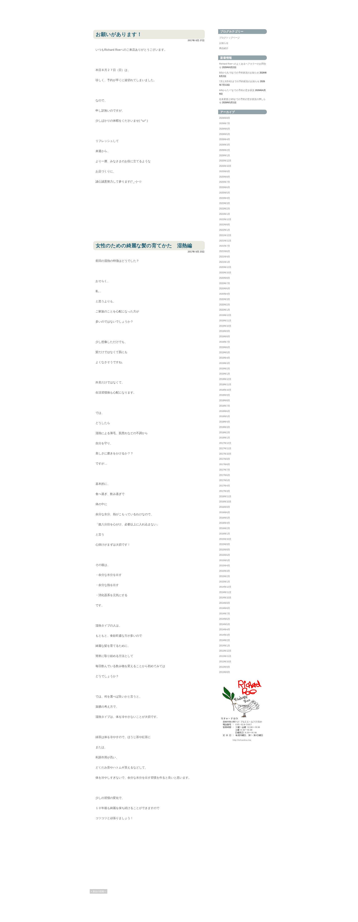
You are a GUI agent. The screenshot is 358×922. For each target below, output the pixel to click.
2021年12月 (225, 235)
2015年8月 (224, 549)
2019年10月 (225, 326)
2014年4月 (224, 629)
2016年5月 (224, 517)
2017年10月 (225, 454)
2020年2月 (224, 304)
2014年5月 (224, 624)
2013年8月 (224, 672)
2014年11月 (225, 592)
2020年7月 (224, 283)
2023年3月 (224, 203)
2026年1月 (224, 155)
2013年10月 (225, 661)
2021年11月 (225, 240)
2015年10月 (225, 539)
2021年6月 (224, 251)
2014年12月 (225, 587)
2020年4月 (224, 294)
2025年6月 (224, 187)
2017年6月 (224, 475)
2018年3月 (224, 427)
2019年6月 (224, 347)
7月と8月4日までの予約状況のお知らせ (239, 81)
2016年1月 (224, 533)
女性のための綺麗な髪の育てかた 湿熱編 (144, 245)
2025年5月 (224, 192)
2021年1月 (224, 262)
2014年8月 (224, 608)
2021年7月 (224, 246)
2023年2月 (224, 208)
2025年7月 (224, 182)
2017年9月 (224, 459)
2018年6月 (224, 411)
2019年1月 (224, 373)
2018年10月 (225, 390)
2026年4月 (224, 139)
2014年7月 (224, 613)
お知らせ (223, 43)
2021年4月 (224, 256)
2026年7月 (224, 123)
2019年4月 (224, 358)
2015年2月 (224, 576)
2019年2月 (224, 368)
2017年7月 (224, 469)
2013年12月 (225, 650)
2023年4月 (224, 198)
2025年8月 (224, 176)
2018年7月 (224, 406)
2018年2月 (224, 432)
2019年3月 (224, 363)
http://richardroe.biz (242, 740)
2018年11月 (225, 384)
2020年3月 (224, 299)
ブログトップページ (229, 37)
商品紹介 (223, 48)
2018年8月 (224, 400)
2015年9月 (224, 544)
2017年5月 (224, 480)
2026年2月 (224, 150)
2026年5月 (224, 134)
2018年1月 (224, 437)
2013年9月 (224, 667)
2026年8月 (224, 118)
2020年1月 (224, 310)
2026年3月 (224, 144)
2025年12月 (225, 160)
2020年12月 (225, 267)
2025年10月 (225, 166)
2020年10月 (225, 272)
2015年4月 (224, 565)
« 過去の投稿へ (98, 891)
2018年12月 (225, 379)
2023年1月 (224, 214)
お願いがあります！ (119, 34)
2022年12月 (225, 219)
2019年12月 (225, 315)
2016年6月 (224, 512)
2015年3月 (224, 571)
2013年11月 (225, 656)
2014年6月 (224, 619)
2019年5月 (224, 352)
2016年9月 (224, 507)
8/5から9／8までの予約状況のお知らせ (239, 72)
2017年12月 (225, 443)
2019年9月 (224, 331)
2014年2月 (224, 640)
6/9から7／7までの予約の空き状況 (236, 90)
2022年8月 (224, 224)
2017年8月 (224, 464)
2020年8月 (224, 278)
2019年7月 (224, 342)
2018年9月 (224, 395)
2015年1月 (224, 581)
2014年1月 (224, 645)
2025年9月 (224, 171)
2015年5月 (224, 560)
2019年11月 (225, 320)
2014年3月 (224, 635)
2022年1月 (224, 230)
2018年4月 (224, 421)
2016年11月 (225, 496)
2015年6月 (224, 555)
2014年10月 (225, 597)
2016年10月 (225, 501)
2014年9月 (224, 603)
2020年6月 (224, 288)
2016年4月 (224, 523)
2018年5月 (224, 416)
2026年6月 (224, 128)
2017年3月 (224, 491)
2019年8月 (224, 336)
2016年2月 (224, 528)
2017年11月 (225, 448)
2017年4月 (224, 485)
